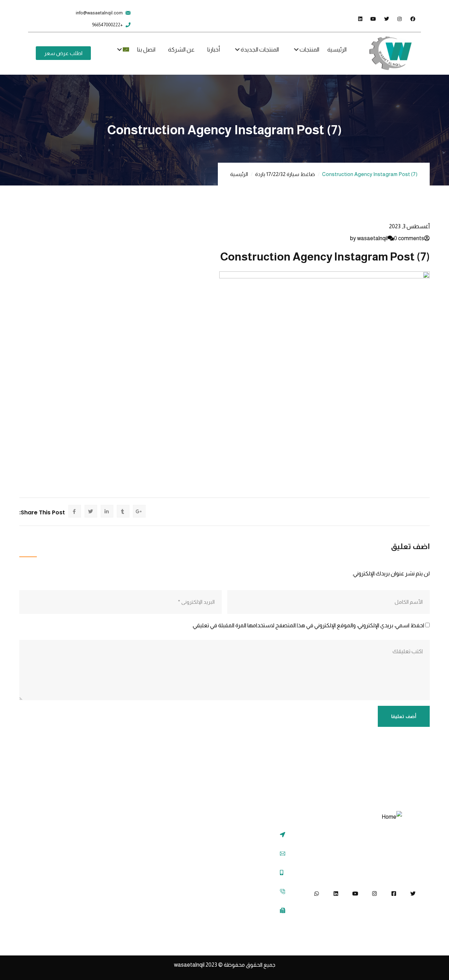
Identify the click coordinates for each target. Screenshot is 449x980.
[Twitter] (413, 893)
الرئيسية (239, 174)
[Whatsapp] (316, 893)
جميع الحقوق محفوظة (249, 965)
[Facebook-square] (394, 893)
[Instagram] (374, 893)
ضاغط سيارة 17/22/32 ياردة (285, 174)
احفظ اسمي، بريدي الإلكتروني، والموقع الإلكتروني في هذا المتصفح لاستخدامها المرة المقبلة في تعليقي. (308, 625)
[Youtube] (355, 893)
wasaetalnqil (196, 965)
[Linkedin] (336, 893)
